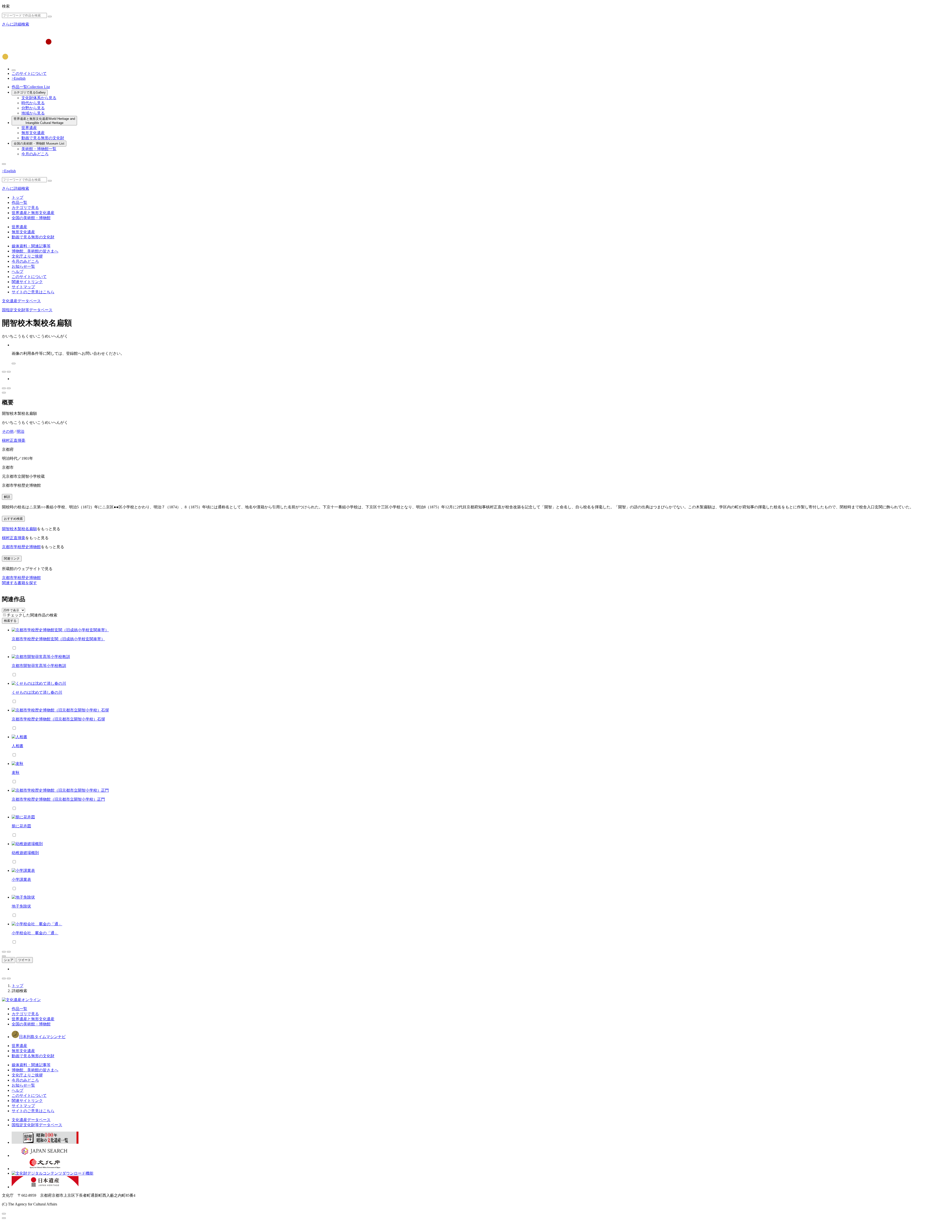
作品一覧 (31, 87)
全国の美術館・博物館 (39, 143)
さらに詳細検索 (15, 24)
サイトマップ (23, 287)
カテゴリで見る (30, 92)
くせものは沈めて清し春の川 (37, 692)
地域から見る (33, 113)
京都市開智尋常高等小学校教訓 (39, 666)
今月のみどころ (35, 154)
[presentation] (4, 614)
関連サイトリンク (27, 282)
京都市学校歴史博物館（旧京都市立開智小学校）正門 (58, 799)
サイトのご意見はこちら (33, 292)
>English (19, 78)
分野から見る (33, 108)
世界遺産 (29, 128)
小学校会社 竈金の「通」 (35, 933)
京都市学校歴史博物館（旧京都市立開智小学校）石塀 (58, 719)
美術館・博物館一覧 (38, 149)
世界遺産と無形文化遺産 (44, 121)
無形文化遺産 (33, 133)
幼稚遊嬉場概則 (25, 853)
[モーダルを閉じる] (4, 1213)
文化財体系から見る (38, 98)
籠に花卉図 (21, 826)
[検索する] (50, 16)
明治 (20, 431)
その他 (8, 431)
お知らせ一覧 (23, 266)
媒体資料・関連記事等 (31, 246)
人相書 (17, 746)
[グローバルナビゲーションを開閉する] (4, 164)
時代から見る (33, 103)
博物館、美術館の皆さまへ (35, 251)
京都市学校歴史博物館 (21, 547)
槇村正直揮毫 (13, 440)
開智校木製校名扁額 (19, 529)
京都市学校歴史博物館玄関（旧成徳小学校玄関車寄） (58, 639)
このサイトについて (29, 73)
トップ (17, 197)
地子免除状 (21, 906)
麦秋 (15, 773)
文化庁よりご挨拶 (27, 256)
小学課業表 (21, 879)
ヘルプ (17, 271)
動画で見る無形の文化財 (42, 138)
